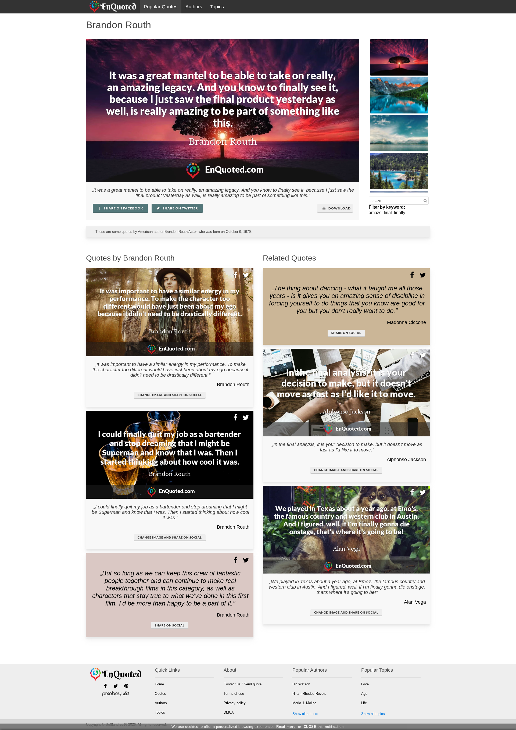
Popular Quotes (160, 6)
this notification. (324, 727)
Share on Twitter (180, 208)
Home (159, 684)
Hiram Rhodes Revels (309, 694)
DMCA (229, 712)
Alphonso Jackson (406, 459)
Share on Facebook (123, 208)
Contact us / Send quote (242, 684)
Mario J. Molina (304, 703)
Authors (193, 6)
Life (364, 703)
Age (364, 694)
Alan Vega (415, 602)
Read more (286, 727)
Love (365, 684)
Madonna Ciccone (406, 322)
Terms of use (234, 694)
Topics (217, 6)
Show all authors (305, 714)
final (388, 212)
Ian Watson (301, 684)
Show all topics (373, 714)
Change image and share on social (170, 395)
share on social (170, 625)
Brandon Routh (233, 384)
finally (399, 212)
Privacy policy (235, 703)
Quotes (160, 694)
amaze (375, 212)
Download (339, 208)
